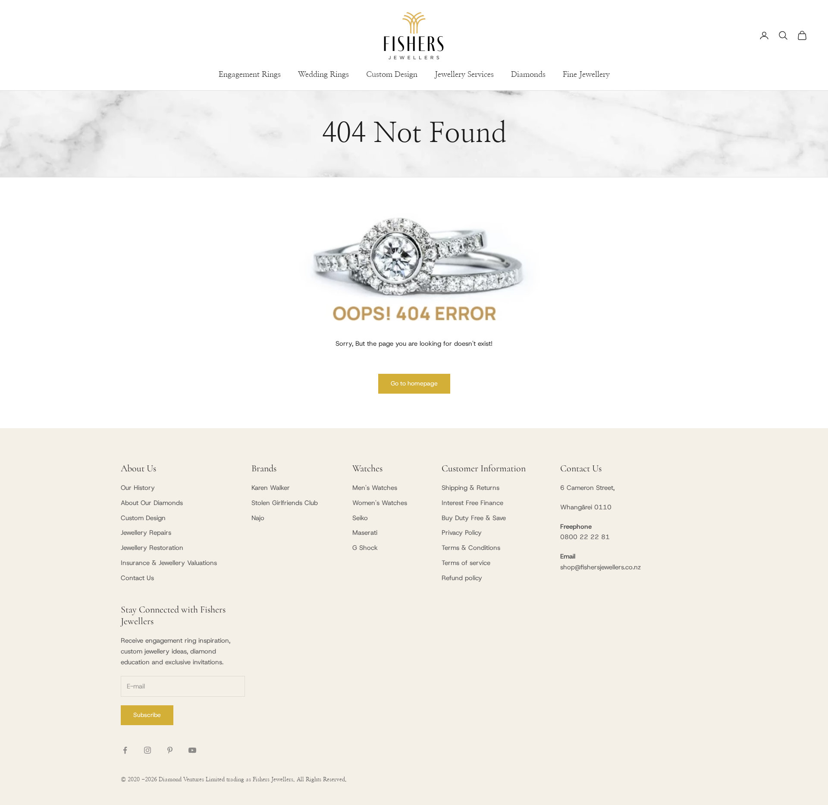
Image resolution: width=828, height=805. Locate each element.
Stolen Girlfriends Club (284, 503)
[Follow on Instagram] (147, 750)
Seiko (360, 518)
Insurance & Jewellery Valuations (169, 563)
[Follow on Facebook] (125, 750)
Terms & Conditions (471, 547)
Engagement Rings (250, 75)
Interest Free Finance (472, 503)
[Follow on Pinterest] (170, 750)
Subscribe (147, 715)
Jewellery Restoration (152, 547)
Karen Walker (270, 487)
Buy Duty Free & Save (474, 518)
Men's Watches (374, 487)
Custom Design (391, 75)
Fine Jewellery (586, 75)
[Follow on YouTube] (192, 750)
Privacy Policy (462, 532)
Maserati (364, 532)
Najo (257, 518)
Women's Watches (379, 503)
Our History (138, 487)
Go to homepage (414, 383)
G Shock (365, 547)
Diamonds (528, 75)
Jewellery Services (464, 75)
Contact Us (137, 578)
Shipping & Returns (470, 487)
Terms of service (466, 563)
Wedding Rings (323, 75)
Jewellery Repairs (146, 532)
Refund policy (462, 578)
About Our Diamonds (152, 503)
